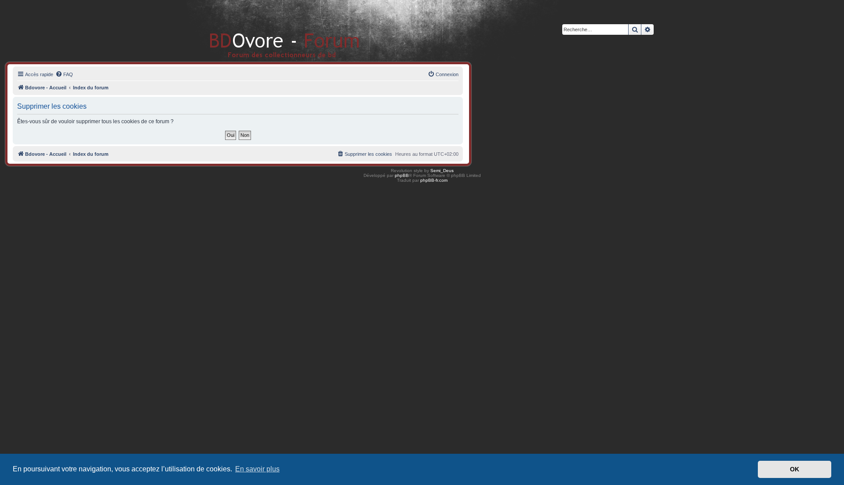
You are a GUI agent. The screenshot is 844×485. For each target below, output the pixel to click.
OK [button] (794, 469)
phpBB (402, 175)
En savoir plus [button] (257, 469)
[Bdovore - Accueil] (271, 30)
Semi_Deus (442, 170)
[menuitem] (64, 74)
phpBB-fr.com (433, 180)
